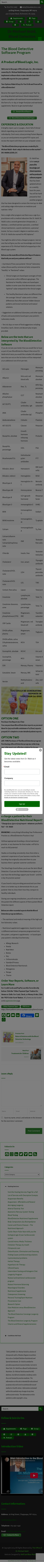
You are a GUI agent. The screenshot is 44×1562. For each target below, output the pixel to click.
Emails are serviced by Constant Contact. (16, 797)
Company (8, 778)
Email (6, 767)
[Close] (40, 750)
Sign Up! (22, 804)
